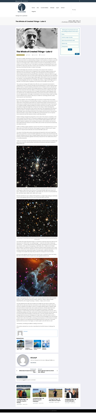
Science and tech (20, 54)
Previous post (33, 369)
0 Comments (42, 54)
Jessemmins (24, 404)
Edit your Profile (49, 360)
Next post (40, 369)
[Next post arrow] (57, 371)
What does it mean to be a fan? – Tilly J (27, 371)
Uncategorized (19, 389)
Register (34, 11)
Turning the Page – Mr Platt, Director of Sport (54, 399)
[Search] (73, 9)
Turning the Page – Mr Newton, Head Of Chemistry (38, 400)
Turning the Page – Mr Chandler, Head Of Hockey (22, 401)
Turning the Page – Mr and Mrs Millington (70, 400)
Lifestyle (52, 7)
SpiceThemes (54, 410)
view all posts (33, 362)
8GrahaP (28, 54)
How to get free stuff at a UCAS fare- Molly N (46, 371)
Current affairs (44, 7)
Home (33, 7)
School (62, 7)
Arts (38, 7)
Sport (57, 7)
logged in (24, 379)
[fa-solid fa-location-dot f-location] (79, 1)
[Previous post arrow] (16, 371)
